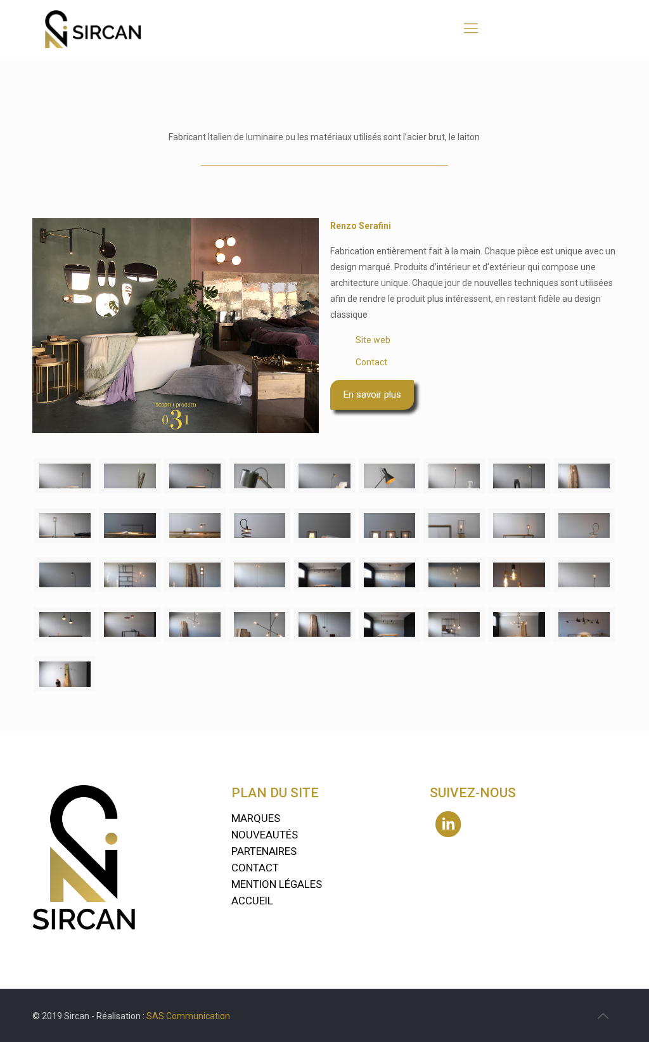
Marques (255, 818)
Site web (373, 340)
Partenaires (264, 851)
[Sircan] (92, 28)
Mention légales (276, 884)
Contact (371, 362)
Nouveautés (264, 834)
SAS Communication (188, 1016)
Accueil (252, 900)
